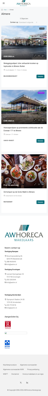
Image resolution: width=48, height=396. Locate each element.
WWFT (5, 374)
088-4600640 (11, 262)
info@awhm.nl (12, 264)
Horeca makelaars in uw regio (33, 374)
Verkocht (41, 92)
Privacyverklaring (33, 369)
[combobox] (28, 22)
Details (40, 76)
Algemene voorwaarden (28, 365)
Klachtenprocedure (10, 365)
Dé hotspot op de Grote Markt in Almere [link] (19, 192)
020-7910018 (11, 305)
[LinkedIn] (27, 382)
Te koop (42, 28)
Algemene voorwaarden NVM (13, 369)
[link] (24, 43)
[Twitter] (21, 382)
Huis (5, 10)
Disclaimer (15, 374)
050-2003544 (11, 280)
